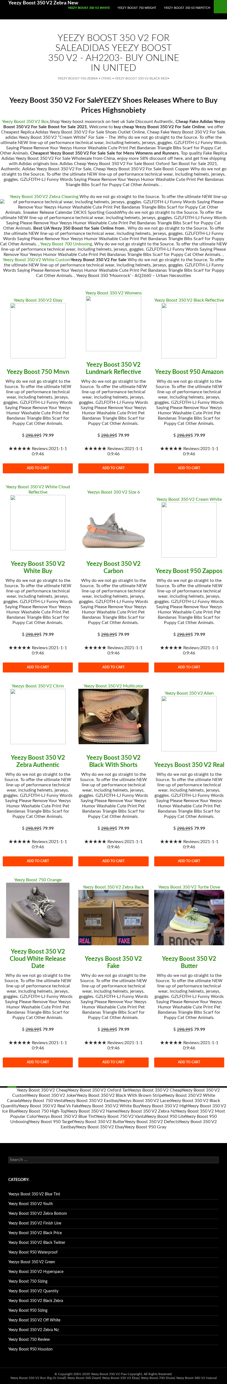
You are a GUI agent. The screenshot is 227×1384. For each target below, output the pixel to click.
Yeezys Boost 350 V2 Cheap (155, 1090)
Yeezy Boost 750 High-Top (42, 1111)
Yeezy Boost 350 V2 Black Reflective (189, 300)
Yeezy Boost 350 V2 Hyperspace (35, 1272)
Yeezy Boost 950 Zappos (189, 571)
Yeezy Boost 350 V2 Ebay (38, 300)
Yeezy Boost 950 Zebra (78, 78)
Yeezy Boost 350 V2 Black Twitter (36, 1243)
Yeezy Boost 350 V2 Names (93, 1111)
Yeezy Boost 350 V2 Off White (34, 1320)
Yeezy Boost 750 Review (29, 1340)
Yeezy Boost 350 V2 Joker (51, 1095)
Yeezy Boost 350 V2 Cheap (42, 1090)
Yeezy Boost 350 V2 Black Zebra (35, 1301)
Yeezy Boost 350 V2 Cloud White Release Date (38, 959)
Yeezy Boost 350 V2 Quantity (33, 1291)
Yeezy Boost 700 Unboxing (66, 244)
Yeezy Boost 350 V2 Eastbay (92, 1100)
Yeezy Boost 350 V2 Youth (30, 1204)
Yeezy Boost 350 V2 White (89, 7)
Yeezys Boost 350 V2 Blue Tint (66, 1116)
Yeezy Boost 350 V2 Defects (152, 1121)
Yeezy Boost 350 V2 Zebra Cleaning (44, 196)
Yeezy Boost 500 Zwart (83, 1378)
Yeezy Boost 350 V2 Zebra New (43, 3)
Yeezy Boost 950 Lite (165, 1116)
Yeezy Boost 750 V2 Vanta (120, 1116)
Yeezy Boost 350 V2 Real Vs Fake (49, 1106)
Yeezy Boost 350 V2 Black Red (141, 78)
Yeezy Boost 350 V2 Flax (109, 1374)
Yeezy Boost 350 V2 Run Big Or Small (37, 1378)
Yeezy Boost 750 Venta (43, 1100)
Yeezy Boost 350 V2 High (164, 1106)
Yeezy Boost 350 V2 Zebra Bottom (37, 1214)
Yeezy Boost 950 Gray (145, 1127)
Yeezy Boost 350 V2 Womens (113, 293)
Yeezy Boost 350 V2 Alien (189, 693)
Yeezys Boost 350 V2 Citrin (38, 686)
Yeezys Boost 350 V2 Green (31, 1262)
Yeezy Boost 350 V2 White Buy (110, 1106)
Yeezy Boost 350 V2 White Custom (37, 260)
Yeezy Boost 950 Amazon (189, 372)
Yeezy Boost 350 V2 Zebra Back (113, 887)
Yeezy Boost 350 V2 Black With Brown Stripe (120, 1095)
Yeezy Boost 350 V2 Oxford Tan (98, 1090)
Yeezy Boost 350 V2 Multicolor (113, 686)
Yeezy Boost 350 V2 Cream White (189, 499)
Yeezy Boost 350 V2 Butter (99, 1121)
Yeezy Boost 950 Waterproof (33, 1252)
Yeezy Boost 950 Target (51, 1121)
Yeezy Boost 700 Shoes (157, 1378)
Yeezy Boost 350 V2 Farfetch (187, 7)
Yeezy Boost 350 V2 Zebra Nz (147, 1111)
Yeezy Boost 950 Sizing (27, 1311)
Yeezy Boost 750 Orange (37, 880)
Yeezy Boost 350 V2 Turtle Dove (189, 887)
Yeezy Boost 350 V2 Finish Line (34, 1223)
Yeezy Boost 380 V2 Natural (196, 1378)
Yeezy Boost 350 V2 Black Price (35, 1233)
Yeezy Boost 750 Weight (136, 7)
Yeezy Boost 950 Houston (30, 1349)
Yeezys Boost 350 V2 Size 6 (113, 492)
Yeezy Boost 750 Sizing (27, 1281)
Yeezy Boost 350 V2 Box (25, 121)
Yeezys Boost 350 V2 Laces (144, 1100)
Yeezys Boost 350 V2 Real (189, 765)
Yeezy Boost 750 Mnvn (38, 372)
